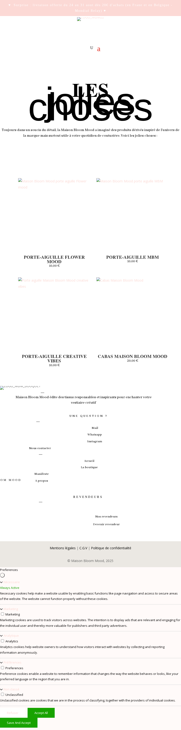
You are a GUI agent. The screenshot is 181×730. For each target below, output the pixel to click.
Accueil (89, 461)
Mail (95, 428)
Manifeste (41, 474)
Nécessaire (12, 582)
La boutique (89, 467)
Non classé (11, 689)
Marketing (11, 609)
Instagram (94, 441)
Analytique (11, 635)
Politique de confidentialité (111, 548)
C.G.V (83, 548)
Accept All (41, 713)
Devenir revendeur (106, 524)
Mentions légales (63, 548)
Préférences (12, 662)
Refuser (12, 713)
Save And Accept (19, 723)
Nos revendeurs (106, 517)
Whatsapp (94, 435)
